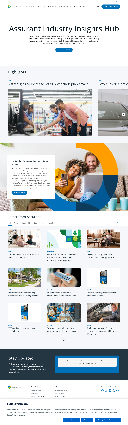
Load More (64, 341)
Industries (40, 6)
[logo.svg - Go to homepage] (15, 6)
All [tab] (10, 223)
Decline (87, 420)
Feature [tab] (16, 223)
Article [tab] (43, 223)
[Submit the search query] (118, 223)
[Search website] (98, 6)
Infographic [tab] (26, 223)
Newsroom (34, 393)
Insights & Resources (37, 396)
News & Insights (64, 6)
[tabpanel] (64, 287)
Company (51, 6)
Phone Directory (60, 396)
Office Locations (59, 393)
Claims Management (61, 391)
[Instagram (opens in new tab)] (114, 390)
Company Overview (37, 391)
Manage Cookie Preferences (108, 420)
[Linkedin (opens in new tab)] (110, 390)
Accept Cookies (71, 420)
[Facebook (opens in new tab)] (102, 390)
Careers (118, 2)
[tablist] (64, 218)
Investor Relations (110, 2)
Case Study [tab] (52, 223)
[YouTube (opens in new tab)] (117, 390)
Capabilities (28, 6)
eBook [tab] (35, 223)
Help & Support (79, 6)
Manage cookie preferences (87, 363)
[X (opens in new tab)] (106, 390)
